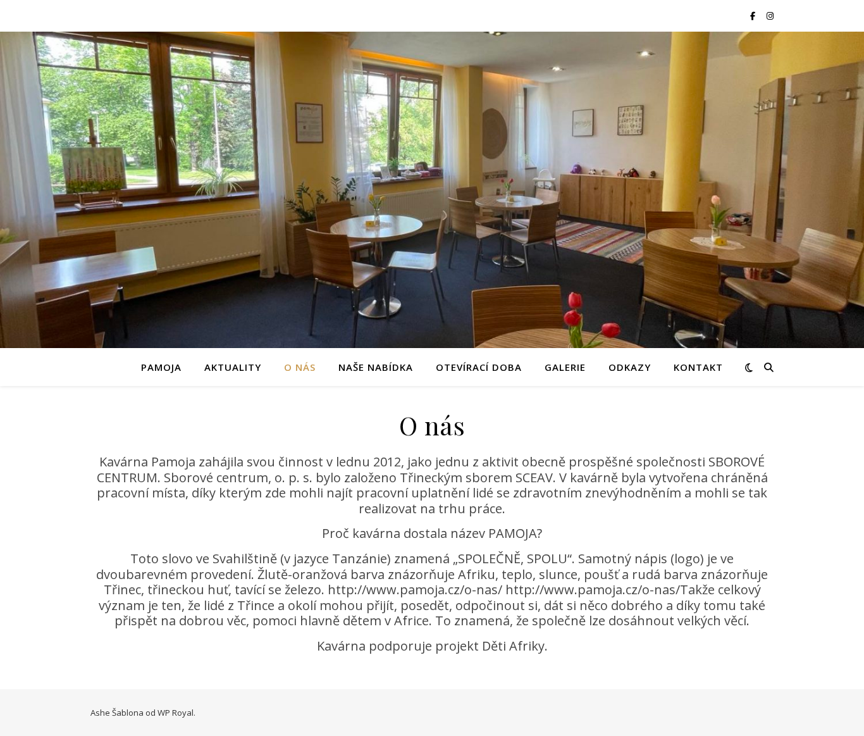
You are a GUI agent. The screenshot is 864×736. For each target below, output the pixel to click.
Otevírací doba (479, 367)
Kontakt (698, 367)
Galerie (565, 367)
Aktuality (232, 367)
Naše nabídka (375, 367)
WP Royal (175, 712)
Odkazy (629, 367)
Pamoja (161, 367)
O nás (300, 367)
